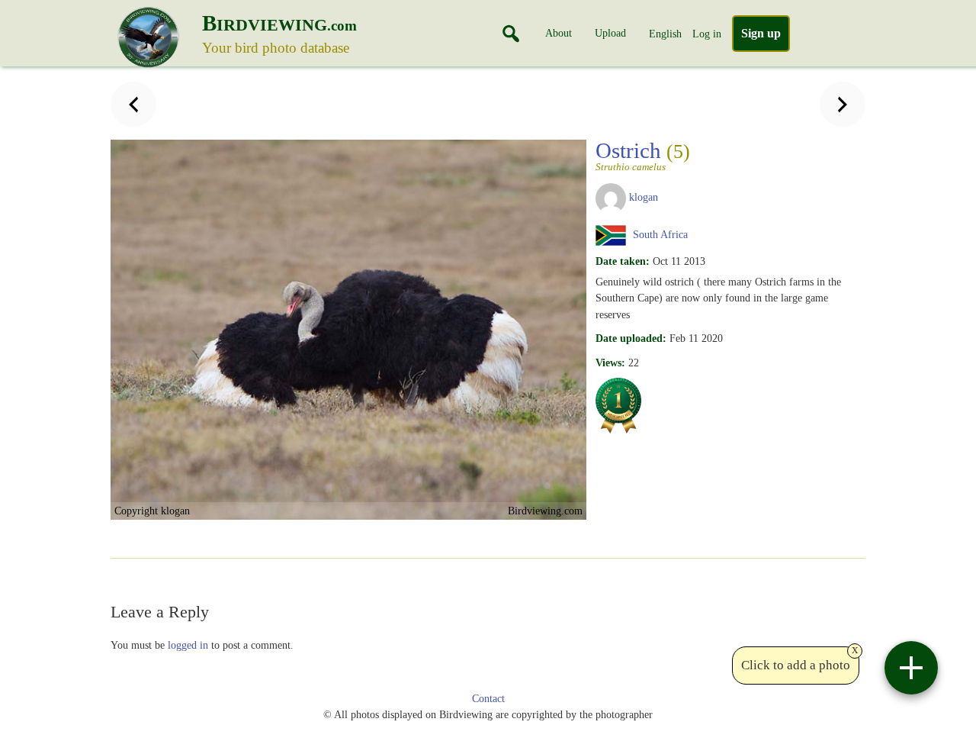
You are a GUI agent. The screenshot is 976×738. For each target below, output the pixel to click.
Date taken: (623, 261)
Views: (610, 362)
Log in (706, 33)
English (665, 33)
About (558, 33)
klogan (643, 197)
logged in (188, 645)
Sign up (761, 33)
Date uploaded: (631, 338)
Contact (488, 698)
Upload (610, 33)
